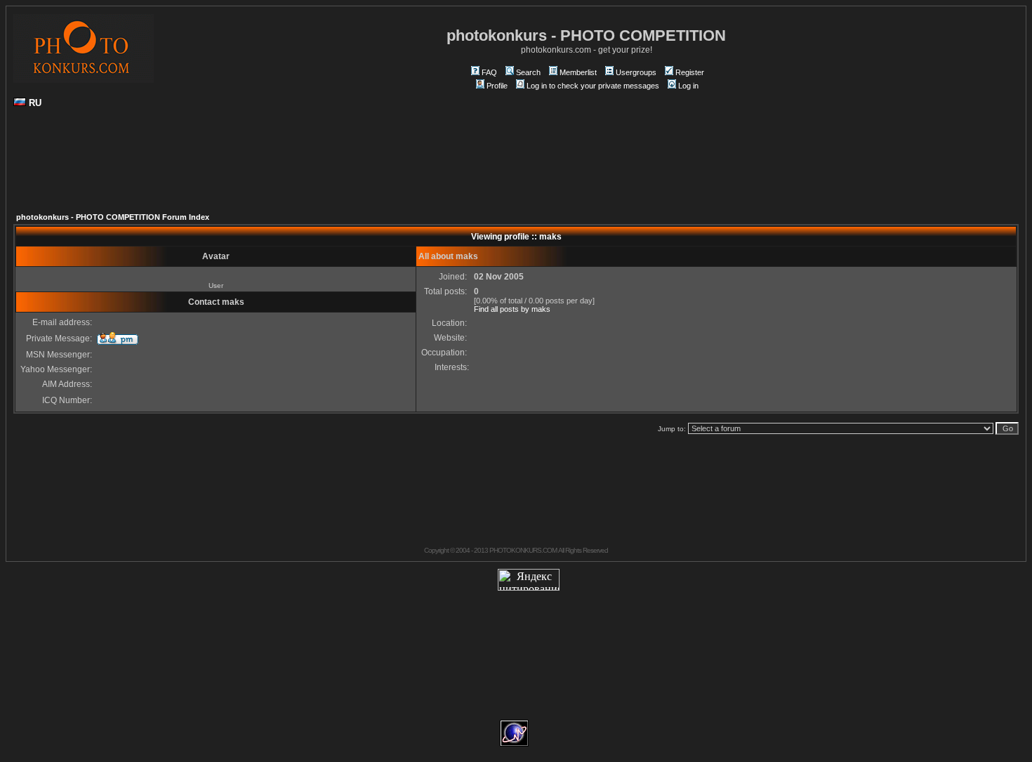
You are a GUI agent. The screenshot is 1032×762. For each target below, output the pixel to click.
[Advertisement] (516, 165)
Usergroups (636, 72)
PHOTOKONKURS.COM (523, 550)
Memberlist (578, 72)
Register (689, 72)
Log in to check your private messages (593, 85)
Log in (688, 85)
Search (528, 72)
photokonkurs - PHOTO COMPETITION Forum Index (112, 217)
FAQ (489, 72)
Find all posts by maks (512, 309)
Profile (497, 85)
